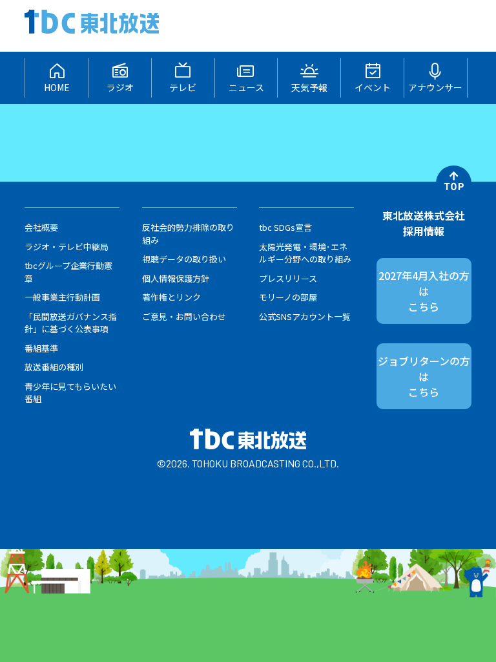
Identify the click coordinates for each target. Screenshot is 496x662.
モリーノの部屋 (288, 297)
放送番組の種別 (54, 367)
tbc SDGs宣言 (285, 227)
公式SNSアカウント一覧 (305, 316)
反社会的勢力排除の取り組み (188, 233)
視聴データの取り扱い (184, 259)
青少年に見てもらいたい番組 (70, 392)
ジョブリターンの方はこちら (424, 376)
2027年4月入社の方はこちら (424, 291)
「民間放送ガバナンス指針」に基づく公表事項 (71, 323)
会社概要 (41, 227)
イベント (373, 87)
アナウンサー (435, 87)
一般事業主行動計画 (62, 297)
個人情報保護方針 (175, 278)
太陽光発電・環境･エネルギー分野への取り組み (305, 253)
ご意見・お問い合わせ (184, 316)
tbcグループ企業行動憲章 (68, 271)
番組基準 (41, 348)
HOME (57, 87)
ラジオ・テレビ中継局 (66, 246)
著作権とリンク (171, 297)
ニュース (246, 87)
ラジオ (120, 87)
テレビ (182, 87)
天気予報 (309, 87)
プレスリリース (288, 278)
